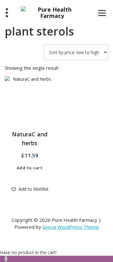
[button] (30, 189)
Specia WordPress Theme (70, 227)
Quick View (34, 176)
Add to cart (30, 168)
